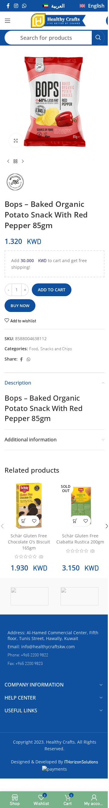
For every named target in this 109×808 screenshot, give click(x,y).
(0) (41, 556)
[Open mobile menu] (8, 21)
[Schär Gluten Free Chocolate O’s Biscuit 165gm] (29, 505)
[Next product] (22, 161)
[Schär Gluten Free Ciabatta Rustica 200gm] (80, 505)
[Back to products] (15, 161)
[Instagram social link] (16, 5)
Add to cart (51, 290)
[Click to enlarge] (16, 140)
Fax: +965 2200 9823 (25, 663)
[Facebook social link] (8, 5)
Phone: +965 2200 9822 (28, 654)
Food (33, 348)
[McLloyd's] (31, 596)
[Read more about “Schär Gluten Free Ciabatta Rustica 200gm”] (75, 520)
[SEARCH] (98, 38)
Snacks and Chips (56, 348)
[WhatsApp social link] (24, 5)
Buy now (20, 305)
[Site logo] (58, 19)
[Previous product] (8, 161)
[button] (23, 520)
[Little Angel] (81, 596)
